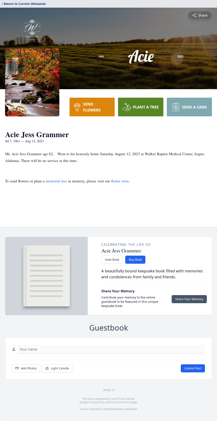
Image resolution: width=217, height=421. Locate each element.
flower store (120, 180)
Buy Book (135, 260)
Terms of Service (120, 402)
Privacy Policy (96, 402)
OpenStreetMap (113, 409)
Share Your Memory (189, 299)
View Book (112, 260)
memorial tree (56, 180)
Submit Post (192, 368)
